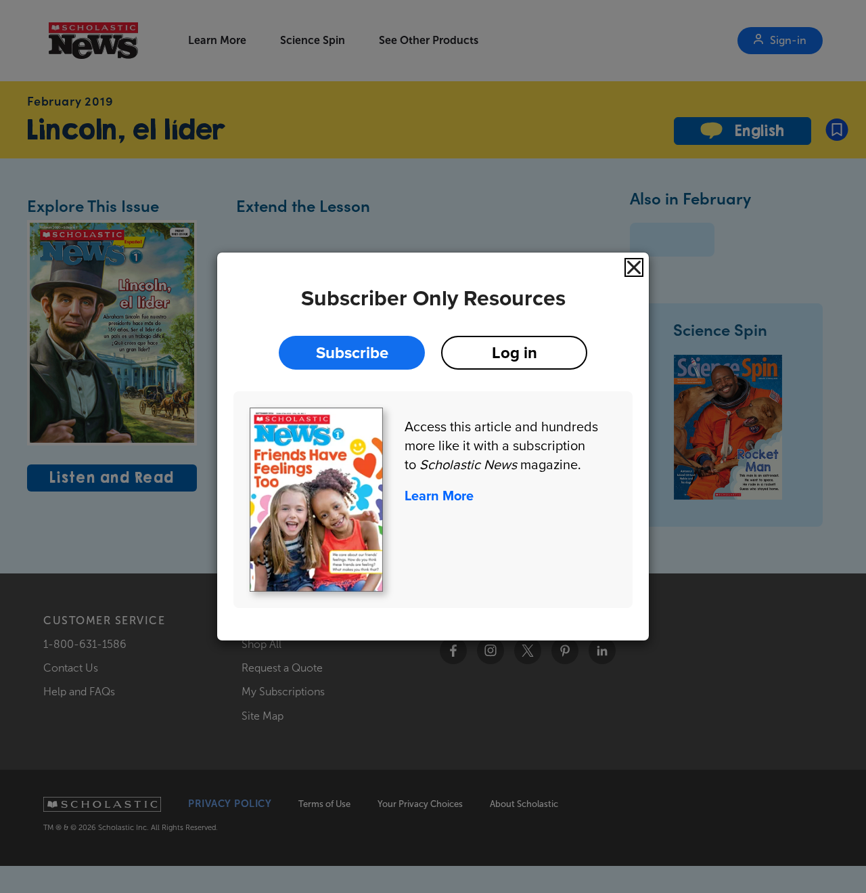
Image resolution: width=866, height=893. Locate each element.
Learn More (439, 495)
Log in (514, 352)
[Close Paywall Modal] (634, 267)
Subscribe (352, 352)
